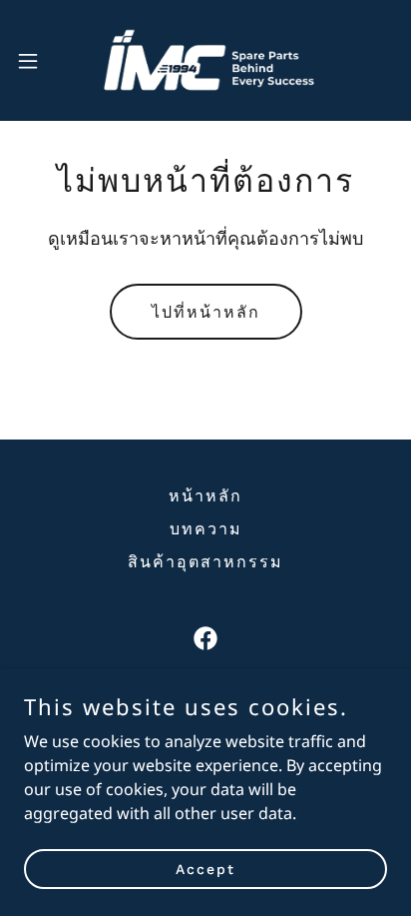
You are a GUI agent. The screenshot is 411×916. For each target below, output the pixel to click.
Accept (205, 868)
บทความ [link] (206, 528)
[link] (205, 60)
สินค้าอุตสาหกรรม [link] (205, 561)
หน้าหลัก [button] (205, 495)
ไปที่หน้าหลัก (206, 312)
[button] (37, 61)
